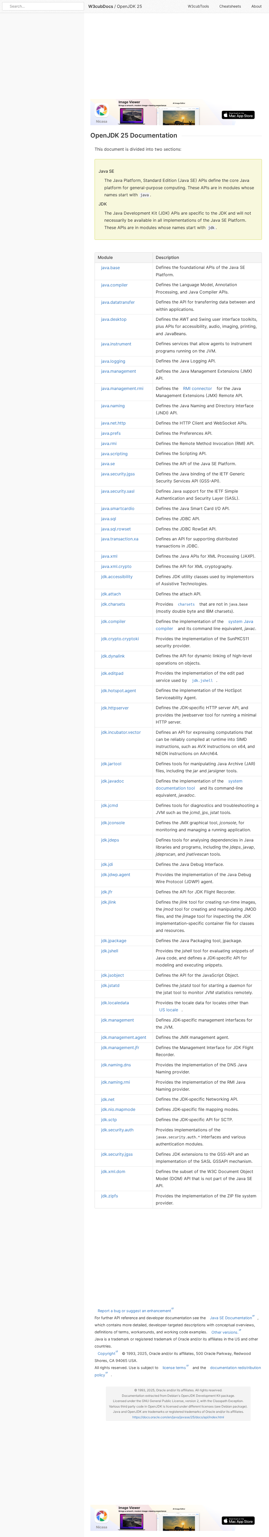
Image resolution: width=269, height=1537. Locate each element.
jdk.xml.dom (113, 1171)
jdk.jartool (111, 763)
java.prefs (111, 433)
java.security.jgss (118, 473)
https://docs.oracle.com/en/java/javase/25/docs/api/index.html (178, 1417)
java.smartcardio (117, 508)
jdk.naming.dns (116, 1064)
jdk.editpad (112, 673)
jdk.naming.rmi (115, 1082)
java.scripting (114, 453)
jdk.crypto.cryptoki (120, 638)
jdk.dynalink (113, 655)
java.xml (109, 556)
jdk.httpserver (115, 707)
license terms (174, 1367)
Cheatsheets (230, 6)
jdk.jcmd (109, 805)
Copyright (106, 1353)
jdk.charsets (113, 604)
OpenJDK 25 (129, 6)
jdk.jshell (109, 950)
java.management (118, 371)
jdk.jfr (106, 891)
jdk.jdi (107, 864)
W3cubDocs (100, 6)
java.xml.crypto (116, 566)
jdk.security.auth (117, 1129)
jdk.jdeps (110, 840)
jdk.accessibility (117, 576)
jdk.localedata (115, 1002)
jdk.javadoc (112, 781)
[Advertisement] (176, 58)
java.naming (113, 405)
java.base (110, 267)
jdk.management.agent (123, 1037)
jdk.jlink (108, 902)
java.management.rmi (122, 388)
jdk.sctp (109, 1119)
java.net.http (113, 423)
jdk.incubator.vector (121, 732)
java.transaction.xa (119, 538)
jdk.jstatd (110, 985)
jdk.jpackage (113, 940)
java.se (108, 463)
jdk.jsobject (112, 975)
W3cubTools (198, 6)
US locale (168, 1009)
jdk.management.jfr (120, 1047)
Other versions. (225, 1332)
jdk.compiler (113, 621)
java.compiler (114, 284)
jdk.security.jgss (117, 1154)
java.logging (113, 360)
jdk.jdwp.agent (115, 874)
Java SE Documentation (231, 1318)
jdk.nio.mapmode (118, 1109)
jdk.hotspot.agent (118, 690)
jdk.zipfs (109, 1195)
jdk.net (108, 1099)
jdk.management (117, 1020)
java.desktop (114, 319)
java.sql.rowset (116, 528)
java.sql (108, 518)
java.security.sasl (117, 491)
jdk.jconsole (113, 822)
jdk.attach (111, 593)
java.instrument (116, 343)
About (256, 6)
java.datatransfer (118, 302)
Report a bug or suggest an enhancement (134, 1310)
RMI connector (197, 388)
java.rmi (109, 443)
